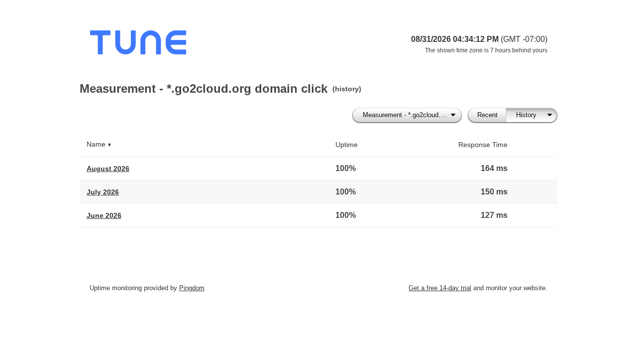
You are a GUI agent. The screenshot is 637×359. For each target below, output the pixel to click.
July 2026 (103, 192)
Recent (487, 115)
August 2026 (108, 169)
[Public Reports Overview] (214, 45)
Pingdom (192, 288)
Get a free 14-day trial (440, 288)
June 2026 (104, 215)
